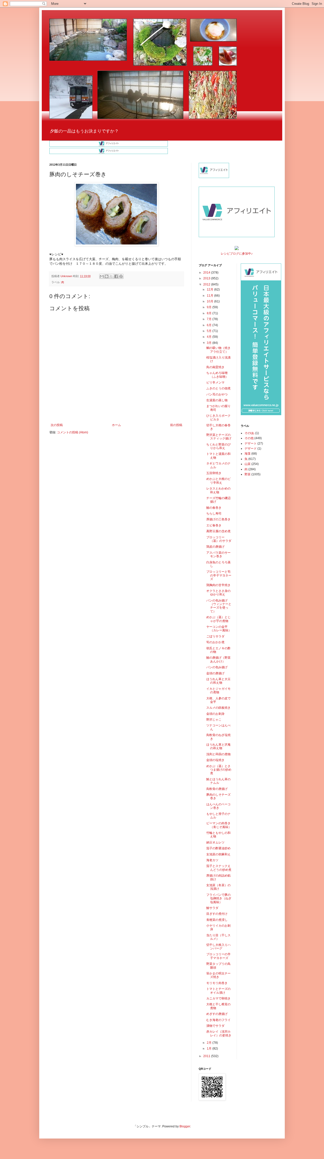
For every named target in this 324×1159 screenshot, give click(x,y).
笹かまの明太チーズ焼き (218, 975)
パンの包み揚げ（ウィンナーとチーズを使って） (218, 606)
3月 (209, 343)
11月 (210, 295)
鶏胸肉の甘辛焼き (218, 585)
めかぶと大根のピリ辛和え (218, 480)
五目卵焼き (213, 473)
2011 (207, 1056)
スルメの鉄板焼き (218, 707)
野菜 (248, 474)
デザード (251, 448)
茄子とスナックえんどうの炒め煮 (218, 867)
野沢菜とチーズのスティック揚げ (218, 436)
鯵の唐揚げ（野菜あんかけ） (218, 659)
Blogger (184, 1126)
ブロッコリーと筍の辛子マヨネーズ (218, 575)
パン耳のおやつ (217, 394)
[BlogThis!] (106, 276)
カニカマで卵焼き (218, 998)
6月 (209, 325)
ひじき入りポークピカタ (218, 417)
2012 (207, 284)
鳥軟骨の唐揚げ (217, 789)
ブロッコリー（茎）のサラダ (218, 539)
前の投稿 (176, 425)
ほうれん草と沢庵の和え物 (218, 746)
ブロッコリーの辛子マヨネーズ (218, 956)
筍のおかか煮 (215, 642)
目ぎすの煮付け (217, 914)
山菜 (248, 464)
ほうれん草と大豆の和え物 (218, 680)
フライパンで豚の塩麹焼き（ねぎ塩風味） (218, 898)
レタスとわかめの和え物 (218, 490)
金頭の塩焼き (215, 760)
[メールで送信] (101, 276)
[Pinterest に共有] (121, 276)
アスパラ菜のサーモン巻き (218, 554)
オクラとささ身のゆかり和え (218, 592)
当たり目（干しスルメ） (218, 937)
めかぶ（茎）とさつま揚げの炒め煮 (218, 769)
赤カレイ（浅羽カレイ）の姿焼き (218, 1033)
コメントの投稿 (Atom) (72, 432)
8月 (209, 313)
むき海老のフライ (218, 1020)
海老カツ (212, 860)
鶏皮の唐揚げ (215, 546)
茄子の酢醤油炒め (218, 848)
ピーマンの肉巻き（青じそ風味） (218, 825)
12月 (210, 289)
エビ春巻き (213, 525)
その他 (249, 438)
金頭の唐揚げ (215, 673)
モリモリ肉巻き (217, 983)
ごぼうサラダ (215, 636)
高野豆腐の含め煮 (218, 531)
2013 (207, 278)
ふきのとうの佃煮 (218, 388)
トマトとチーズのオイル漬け (218, 990)
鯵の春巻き (213, 507)
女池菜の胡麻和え (218, 854)
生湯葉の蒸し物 (217, 400)
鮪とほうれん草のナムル (218, 781)
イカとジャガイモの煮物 (218, 690)
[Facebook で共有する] (116, 276)
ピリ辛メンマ (215, 382)
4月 (209, 337)
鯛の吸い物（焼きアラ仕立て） (218, 349)
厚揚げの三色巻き (218, 519)
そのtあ (249, 433)
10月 (210, 301)
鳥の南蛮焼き (215, 367)
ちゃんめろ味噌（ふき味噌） (217, 374)
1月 (209, 1048)
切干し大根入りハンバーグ (218, 946)
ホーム (116, 425)
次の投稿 (57, 425)
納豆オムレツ (215, 842)
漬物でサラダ (215, 1026)
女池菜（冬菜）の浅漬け (218, 886)
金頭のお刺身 (215, 714)
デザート (251, 443)
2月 (209, 1042)
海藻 (248, 453)
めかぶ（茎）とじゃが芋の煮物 (218, 618)
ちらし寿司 (213, 513)
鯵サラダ (212, 908)
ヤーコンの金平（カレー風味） (218, 628)
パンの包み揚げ (217, 667)
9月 (209, 307)
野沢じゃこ (213, 719)
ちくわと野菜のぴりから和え (218, 446)
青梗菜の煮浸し (217, 920)
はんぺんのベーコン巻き (218, 806)
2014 (207, 272)
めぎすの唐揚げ (217, 1014)
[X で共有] (111, 276)
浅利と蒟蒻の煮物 (218, 754)
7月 (209, 319)
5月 (209, 331)
